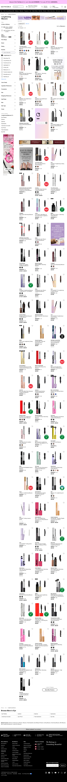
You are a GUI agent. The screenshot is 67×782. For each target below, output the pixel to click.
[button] (8, 37)
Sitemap (19, 773)
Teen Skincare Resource (28, 765)
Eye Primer (3, 127)
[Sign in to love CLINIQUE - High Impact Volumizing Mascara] (64, 249)
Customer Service (27, 743)
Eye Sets (3, 131)
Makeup (17, 11)
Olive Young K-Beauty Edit (8, 11)
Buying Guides (26, 755)
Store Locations (26, 760)
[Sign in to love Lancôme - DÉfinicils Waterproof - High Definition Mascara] (64, 654)
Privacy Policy (3, 773)
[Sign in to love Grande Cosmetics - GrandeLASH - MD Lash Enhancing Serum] (48, 326)
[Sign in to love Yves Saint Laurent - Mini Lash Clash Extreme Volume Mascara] (48, 148)
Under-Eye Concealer (5, 125)
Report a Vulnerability (5, 766)
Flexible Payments (27, 762)
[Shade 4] (26, 51)
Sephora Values (4, 748)
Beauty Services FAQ (27, 756)
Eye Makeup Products (38, 722)
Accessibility (26, 763)
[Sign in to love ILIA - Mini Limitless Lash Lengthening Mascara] (64, 83)
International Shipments (28, 753)
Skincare (21, 11)
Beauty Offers (14, 758)
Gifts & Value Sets (51, 11)
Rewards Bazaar (15, 760)
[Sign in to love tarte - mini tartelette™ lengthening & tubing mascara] (64, 148)
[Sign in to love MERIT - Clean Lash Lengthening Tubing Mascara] (32, 326)
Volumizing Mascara (55, 722)
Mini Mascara (62, 722)
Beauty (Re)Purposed (5, 764)
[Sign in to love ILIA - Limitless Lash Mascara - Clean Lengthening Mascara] (48, 32)
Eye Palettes (4, 117)
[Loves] (62, 7)
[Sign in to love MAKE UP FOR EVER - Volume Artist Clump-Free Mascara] (48, 351)
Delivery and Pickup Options (27, 747)
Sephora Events (4, 755)
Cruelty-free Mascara (17, 724)
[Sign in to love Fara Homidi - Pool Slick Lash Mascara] (64, 426)
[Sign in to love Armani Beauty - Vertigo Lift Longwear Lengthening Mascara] (32, 249)
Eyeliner (3, 119)
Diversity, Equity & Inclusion (4, 761)
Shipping (25, 749)
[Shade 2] (22, 51)
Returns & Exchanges (27, 745)
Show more (3, 79)
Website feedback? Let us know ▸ (33, 729)
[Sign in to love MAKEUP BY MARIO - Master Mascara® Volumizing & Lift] (48, 300)
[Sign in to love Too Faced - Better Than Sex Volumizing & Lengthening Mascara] (32, 57)
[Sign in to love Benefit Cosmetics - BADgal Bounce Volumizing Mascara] (64, 629)
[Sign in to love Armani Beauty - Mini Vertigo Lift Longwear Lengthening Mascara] (48, 477)
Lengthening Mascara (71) (7, 115)
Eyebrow (3, 121)
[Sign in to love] (64, 32)
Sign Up (63, 765)
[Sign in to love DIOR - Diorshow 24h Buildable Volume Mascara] (32, 452)
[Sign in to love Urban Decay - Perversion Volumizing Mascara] (32, 579)
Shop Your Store (15, 763)
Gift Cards (58, 11)
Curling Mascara (47, 722)
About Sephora (3, 743)
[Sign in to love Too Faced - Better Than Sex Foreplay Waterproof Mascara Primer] (48, 528)
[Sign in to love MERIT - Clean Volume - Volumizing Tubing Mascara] (48, 57)
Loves (13, 762)
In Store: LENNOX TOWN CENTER (9, 28)
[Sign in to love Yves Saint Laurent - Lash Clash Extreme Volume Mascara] (32, 32)
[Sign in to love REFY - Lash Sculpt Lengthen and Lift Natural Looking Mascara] (64, 109)
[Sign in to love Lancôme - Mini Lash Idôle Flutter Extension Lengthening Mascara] (32, 375)
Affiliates (2, 753)
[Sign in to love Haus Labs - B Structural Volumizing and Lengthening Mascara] (64, 528)
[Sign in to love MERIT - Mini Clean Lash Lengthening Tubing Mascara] (48, 579)
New (1, 11)
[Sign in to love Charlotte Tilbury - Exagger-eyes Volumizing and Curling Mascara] (32, 300)
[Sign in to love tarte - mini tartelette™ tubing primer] (32, 528)
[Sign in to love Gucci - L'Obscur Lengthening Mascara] (32, 477)
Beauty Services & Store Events (16, 755)
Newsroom (3, 745)
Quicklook (26, 44)
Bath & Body (35, 11)
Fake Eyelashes (30, 722)
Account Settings (15, 752)
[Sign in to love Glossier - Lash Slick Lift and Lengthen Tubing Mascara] (32, 426)
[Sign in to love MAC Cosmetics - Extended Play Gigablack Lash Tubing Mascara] (32, 654)
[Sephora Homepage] (6, 6)
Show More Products (49, 689)
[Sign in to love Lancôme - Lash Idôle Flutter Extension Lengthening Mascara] (48, 173)
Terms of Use (9, 773)
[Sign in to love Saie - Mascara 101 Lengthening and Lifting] (64, 477)
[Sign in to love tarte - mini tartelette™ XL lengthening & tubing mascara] (64, 274)
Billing (25, 751)
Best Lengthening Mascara (6, 724)
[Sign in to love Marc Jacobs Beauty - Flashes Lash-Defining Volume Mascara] (64, 375)
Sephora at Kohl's (27, 758)
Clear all (27, 23)
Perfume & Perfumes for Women (15, 722)
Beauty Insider (14, 743)
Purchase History (15, 750)
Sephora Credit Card (16, 745)
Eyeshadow (3, 123)
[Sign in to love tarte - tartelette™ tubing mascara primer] (32, 503)
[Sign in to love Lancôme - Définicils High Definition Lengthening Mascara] (48, 375)
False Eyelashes (4, 129)
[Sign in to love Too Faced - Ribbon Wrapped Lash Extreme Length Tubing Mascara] (64, 401)
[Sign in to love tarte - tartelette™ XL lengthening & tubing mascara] (48, 83)
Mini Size (40, 11)
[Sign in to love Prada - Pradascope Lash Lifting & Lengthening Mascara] (48, 223)
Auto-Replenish (15, 756)
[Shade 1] (20, 51)
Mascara (24, 722)
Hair (30, 11)
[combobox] (18, 7)
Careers (2, 747)
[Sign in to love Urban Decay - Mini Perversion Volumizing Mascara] (48, 654)
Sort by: (61, 26)
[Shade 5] (28, 51)
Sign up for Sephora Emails (52, 762)
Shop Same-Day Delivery (16, 765)
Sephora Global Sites (5, 758)
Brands (44, 11)
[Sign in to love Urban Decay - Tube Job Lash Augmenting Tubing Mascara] (64, 452)
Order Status (14, 748)
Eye (6, 14)
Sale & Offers (63, 11)
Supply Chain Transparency (3, 751)
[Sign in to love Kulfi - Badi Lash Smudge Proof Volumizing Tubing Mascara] (64, 351)
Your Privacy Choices (26, 773)
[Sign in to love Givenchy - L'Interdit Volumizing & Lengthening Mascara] (32, 678)
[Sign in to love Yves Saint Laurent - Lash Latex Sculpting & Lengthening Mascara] (64, 173)
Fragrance (26, 11)
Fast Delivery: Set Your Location (10, 31)
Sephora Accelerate (4, 763)
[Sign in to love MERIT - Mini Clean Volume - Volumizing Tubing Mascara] (64, 199)
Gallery (13, 747)
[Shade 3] (24, 51)
